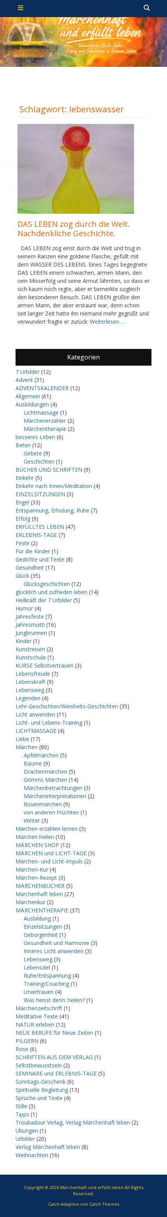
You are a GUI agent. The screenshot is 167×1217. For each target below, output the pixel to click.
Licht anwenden (35, 714)
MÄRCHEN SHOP (37, 845)
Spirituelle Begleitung (42, 1089)
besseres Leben (35, 437)
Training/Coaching (46, 983)
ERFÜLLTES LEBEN (40, 526)
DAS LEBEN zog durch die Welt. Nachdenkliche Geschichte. (73, 229)
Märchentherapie (45, 428)
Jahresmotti (30, 624)
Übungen (27, 1130)
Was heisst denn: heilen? (54, 1000)
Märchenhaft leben (39, 894)
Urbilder (25, 1138)
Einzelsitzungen (43, 926)
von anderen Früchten (51, 812)
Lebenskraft (30, 681)
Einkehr (25, 477)
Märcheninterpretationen (55, 796)
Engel (22, 502)
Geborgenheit (41, 934)
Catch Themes (104, 1204)
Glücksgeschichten (47, 584)
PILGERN (27, 1040)
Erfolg (23, 518)
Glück (22, 575)
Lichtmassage (41, 412)
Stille (21, 1106)
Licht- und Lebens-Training (49, 722)
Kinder (23, 641)
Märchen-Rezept (36, 877)
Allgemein (28, 396)
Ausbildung (37, 918)
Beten (23, 445)
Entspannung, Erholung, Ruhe (52, 510)
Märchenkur (30, 902)
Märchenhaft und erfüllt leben (92, 1187)
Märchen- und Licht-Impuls (49, 861)
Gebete (33, 453)
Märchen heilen (35, 836)
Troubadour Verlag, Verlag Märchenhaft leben (73, 1122)
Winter (32, 820)
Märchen (27, 747)
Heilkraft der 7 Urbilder (44, 600)
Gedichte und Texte (40, 559)
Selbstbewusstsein (39, 1065)
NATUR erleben (35, 1024)
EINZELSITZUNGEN (40, 494)
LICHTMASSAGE (36, 730)
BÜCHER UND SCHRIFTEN (49, 469)
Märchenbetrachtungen (53, 788)
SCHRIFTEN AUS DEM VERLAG (54, 1057)
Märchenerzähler (45, 420)
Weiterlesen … (107, 321)
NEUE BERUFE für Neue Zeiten (54, 1032)
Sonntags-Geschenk (41, 1081)
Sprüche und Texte (39, 1098)
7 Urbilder (28, 371)
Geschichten (39, 461)
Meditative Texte (37, 1016)
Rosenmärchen (43, 804)
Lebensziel (37, 967)
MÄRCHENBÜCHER (40, 885)
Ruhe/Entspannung (47, 975)
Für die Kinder (33, 551)
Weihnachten (32, 1155)
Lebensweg (30, 690)
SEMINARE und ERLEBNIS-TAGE (56, 1073)
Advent (24, 380)
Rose (22, 1049)
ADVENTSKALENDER (42, 388)
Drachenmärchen (45, 771)
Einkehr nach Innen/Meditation (54, 486)
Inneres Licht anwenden (54, 951)
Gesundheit (30, 567)
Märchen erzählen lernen (47, 828)
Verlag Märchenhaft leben (48, 1147)
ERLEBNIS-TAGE (36, 535)
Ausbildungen (32, 404)
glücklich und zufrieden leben (51, 592)
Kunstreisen (30, 649)
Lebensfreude (33, 673)
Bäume (33, 763)
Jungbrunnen (31, 632)
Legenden (28, 698)
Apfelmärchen (41, 755)
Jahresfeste (30, 616)
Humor (24, 608)
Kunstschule (31, 657)
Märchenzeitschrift (39, 1008)
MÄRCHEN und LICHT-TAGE (51, 853)
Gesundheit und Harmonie (56, 943)
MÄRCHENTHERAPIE (42, 910)
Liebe (22, 739)
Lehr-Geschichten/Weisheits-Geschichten (67, 706)
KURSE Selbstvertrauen (44, 665)
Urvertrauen (39, 992)
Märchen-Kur (32, 869)
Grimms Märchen (45, 779)
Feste (23, 543)
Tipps (22, 1114)
